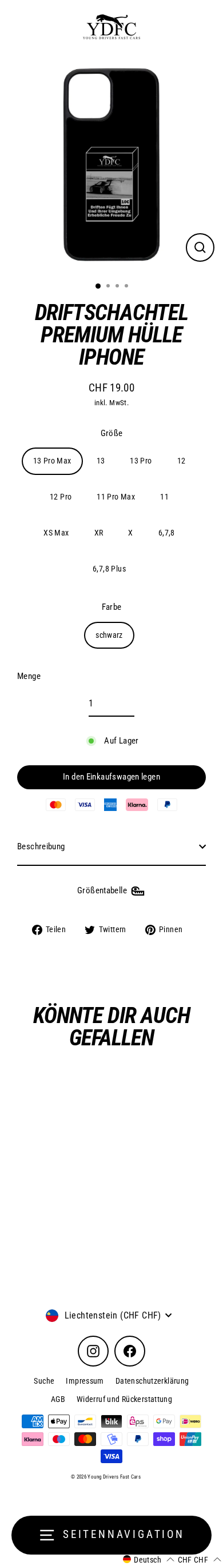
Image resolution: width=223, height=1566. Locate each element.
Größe (112, 433)
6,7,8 (166, 532)
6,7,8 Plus (109, 568)
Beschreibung (41, 846)
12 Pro (60, 496)
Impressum (84, 1380)
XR (98, 532)
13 (101, 460)
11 (164, 496)
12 (181, 460)
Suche (44, 1380)
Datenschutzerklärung (152, 1380)
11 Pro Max (116, 496)
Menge (29, 676)
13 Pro (141, 460)
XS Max (56, 532)
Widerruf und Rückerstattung (124, 1399)
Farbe (112, 607)
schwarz (109, 635)
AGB (58, 1399)
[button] (148, 1559)
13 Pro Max (52, 460)
